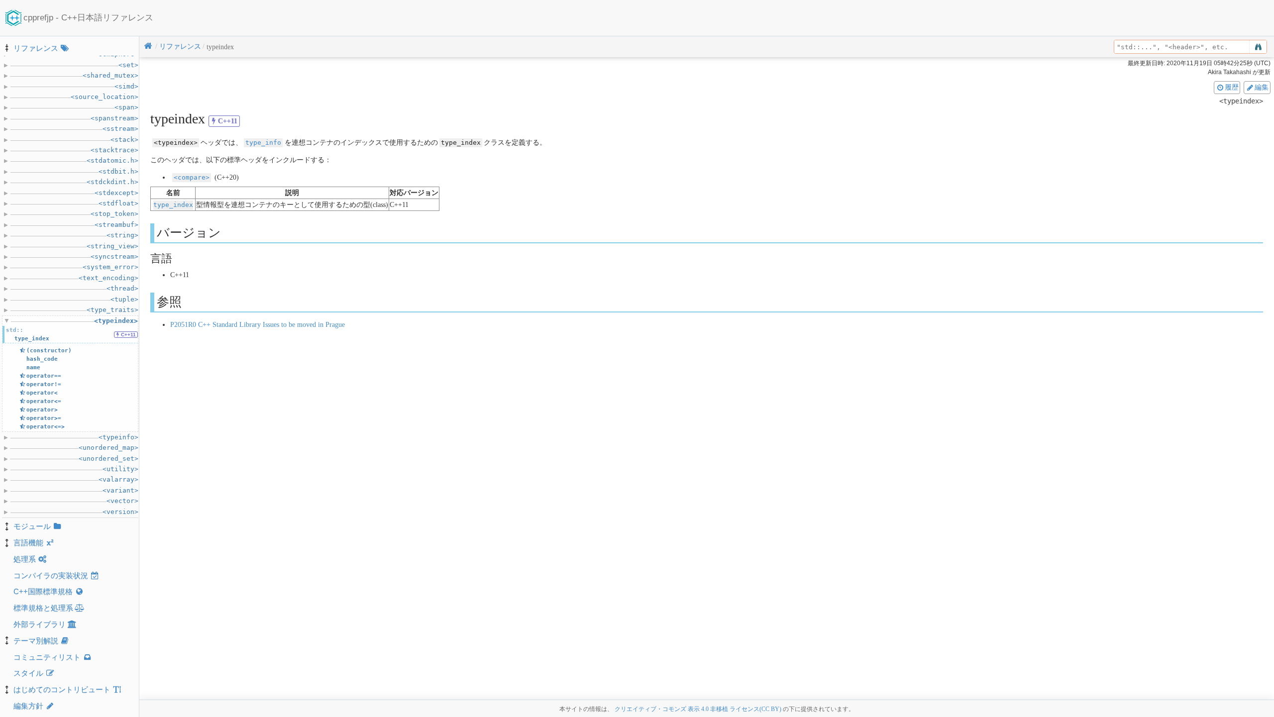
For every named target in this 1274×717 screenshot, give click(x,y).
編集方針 (28, 706)
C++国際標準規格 (43, 591)
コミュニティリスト (47, 657)
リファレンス (35, 48)
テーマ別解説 (35, 640)
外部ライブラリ (39, 624)
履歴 (1232, 87)
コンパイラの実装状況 (50, 575)
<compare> (192, 177)
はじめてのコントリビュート (61, 689)
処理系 (24, 559)
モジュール (32, 526)
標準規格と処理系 (43, 608)
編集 (1262, 87)
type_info (263, 142)
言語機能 (28, 542)
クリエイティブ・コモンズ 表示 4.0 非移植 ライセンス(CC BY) (698, 709)
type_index (173, 204)
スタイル (28, 673)
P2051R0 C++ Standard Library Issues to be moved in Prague (257, 324)
